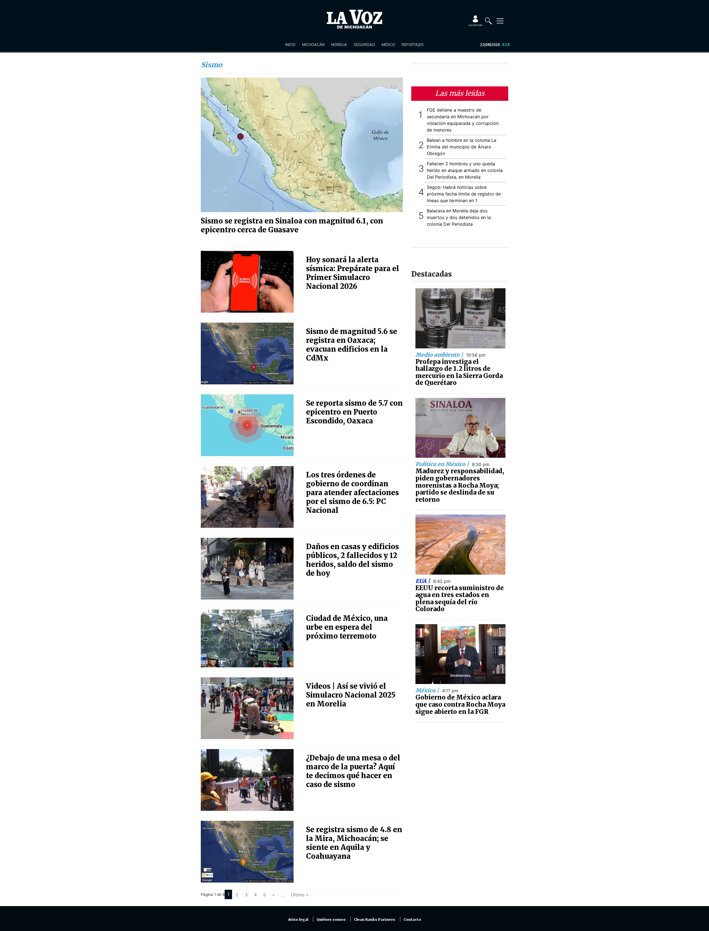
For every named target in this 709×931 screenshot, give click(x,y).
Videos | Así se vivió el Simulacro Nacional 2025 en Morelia (350, 695)
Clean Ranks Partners (374, 919)
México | (427, 690)
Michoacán (313, 44)
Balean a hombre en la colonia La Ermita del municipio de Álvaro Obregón (461, 146)
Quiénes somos (331, 919)
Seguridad (364, 44)
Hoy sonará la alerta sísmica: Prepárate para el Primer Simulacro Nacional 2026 (352, 273)
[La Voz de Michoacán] (354, 19)
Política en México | (442, 464)
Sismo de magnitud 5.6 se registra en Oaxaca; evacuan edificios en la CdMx (351, 344)
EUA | (423, 581)
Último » (300, 894)
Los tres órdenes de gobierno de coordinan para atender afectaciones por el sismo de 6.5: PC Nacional (352, 492)
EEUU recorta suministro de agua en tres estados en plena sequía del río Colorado (459, 598)
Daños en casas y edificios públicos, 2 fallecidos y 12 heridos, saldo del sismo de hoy (352, 560)
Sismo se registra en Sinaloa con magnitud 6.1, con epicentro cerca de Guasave (292, 225)
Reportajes (413, 44)
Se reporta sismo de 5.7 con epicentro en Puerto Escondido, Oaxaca (354, 412)
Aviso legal (298, 919)
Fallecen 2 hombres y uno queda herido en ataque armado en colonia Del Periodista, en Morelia (465, 170)
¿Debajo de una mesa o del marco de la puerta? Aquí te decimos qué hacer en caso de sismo (353, 771)
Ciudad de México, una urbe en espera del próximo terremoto (347, 627)
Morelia (339, 44)
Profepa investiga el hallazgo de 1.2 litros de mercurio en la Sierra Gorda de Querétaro (459, 372)
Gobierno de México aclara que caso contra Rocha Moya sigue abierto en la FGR (460, 704)
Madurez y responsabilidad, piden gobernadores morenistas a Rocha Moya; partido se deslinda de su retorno (459, 485)
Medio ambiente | (439, 354)
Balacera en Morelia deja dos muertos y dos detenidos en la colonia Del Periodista (459, 217)
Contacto (412, 919)
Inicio (290, 44)
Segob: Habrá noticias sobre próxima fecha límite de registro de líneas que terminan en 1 (464, 193)
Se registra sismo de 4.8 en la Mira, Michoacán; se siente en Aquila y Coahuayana (354, 843)
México (388, 44)
